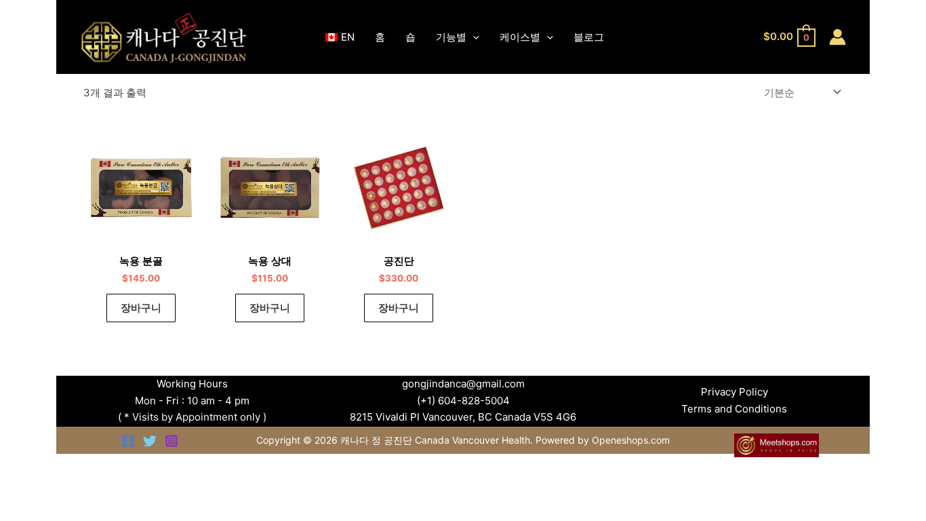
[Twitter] (150, 441)
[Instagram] (171, 441)
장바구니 (141, 307)
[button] (472, 37)
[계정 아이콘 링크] (837, 36)
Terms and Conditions (734, 408)
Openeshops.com (631, 440)
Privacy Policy (734, 391)
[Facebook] (128, 441)
